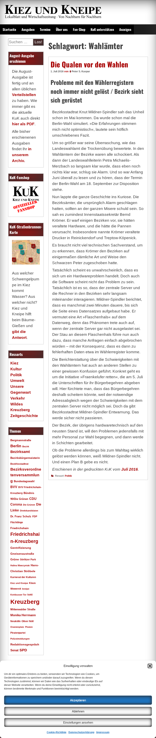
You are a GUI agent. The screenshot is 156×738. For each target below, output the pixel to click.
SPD (23, 650)
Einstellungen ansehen (78, 722)
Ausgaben (28, 29)
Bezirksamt (20, 452)
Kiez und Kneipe (19, 583)
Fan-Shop (79, 29)
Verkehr (17, 398)
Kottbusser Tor (18, 594)
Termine (45, 29)
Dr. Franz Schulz (20, 516)
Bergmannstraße (20, 440)
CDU (33, 498)
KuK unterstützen (102, 29)
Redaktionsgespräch (24, 644)
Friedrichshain (19, 528)
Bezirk (25, 446)
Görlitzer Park (28, 559)
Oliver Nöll (28, 621)
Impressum (102, 732)
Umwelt (17, 380)
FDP (34, 516)
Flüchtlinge (16, 522)
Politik (68, 475)
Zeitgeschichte (24, 416)
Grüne (14, 559)
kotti (29, 594)
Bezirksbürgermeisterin (25, 458)
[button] (150, 666)
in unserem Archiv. (21, 155)
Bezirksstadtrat (19, 463)
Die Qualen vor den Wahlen (89, 64)
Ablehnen (78, 711)
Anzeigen (125, 29)
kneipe (25, 589)
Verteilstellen (24, 95)
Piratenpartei (17, 632)
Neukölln (15, 621)
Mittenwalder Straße (22, 609)
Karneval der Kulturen (23, 577)
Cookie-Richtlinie (56, 732)
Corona (16, 504)
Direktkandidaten (29, 510)
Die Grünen (29, 505)
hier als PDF (23, 124)
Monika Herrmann (23, 615)
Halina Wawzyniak (20, 565)
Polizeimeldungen (20, 639)
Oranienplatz (17, 627)
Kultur (16, 369)
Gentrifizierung (20, 547)
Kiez (14, 363)
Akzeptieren (78, 700)
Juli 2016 (129, 469)
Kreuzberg (25, 601)
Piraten (29, 627)
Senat (14, 650)
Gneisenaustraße (22, 553)
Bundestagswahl (24, 481)
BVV (13, 487)
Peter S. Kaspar (81, 71)
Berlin (15, 446)
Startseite (9, 29)
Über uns (62, 29)
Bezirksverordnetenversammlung (25, 475)
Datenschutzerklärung (81, 732)
